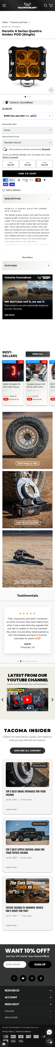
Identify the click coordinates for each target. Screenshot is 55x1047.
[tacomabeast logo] (27, 5)
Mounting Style (10, 137)
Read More (27, 257)
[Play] (27, 699)
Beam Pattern (9, 124)
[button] (27, 198)
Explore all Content (27, 750)
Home (5, 22)
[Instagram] (32, 978)
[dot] (25, 708)
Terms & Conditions (23, 1031)
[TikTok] (41, 978)
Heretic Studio (11, 27)
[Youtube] (23, 978)
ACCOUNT (11, 997)
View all (37, 354)
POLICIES (9, 1011)
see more (9, 314)
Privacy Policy (8, 1031)
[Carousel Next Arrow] (52, 699)
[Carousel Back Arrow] (2, 699)
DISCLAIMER (11, 1017)
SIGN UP (40, 964)
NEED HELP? (12, 1004)
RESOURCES (12, 990)
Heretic (12, 215)
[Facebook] (14, 978)
